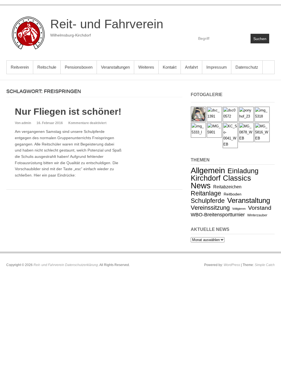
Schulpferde (208, 200)
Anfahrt (191, 67)
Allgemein (208, 170)
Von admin (23, 123)
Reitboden (232, 194)
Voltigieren (239, 208)
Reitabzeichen (227, 186)
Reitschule (46, 67)
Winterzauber (257, 215)
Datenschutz (246, 67)
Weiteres (146, 67)
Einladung (242, 171)
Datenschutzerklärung (81, 265)
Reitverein (20, 67)
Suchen (259, 39)
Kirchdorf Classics (221, 178)
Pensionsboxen (78, 67)
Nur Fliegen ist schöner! (68, 111)
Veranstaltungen (115, 67)
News (201, 185)
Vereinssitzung (210, 207)
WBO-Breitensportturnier (218, 214)
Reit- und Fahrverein (106, 24)
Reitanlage (206, 193)
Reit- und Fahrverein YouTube (252, 21)
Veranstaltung (248, 200)
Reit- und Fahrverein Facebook (241, 21)
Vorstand (259, 208)
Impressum (216, 67)
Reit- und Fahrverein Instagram (264, 21)
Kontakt (169, 67)
